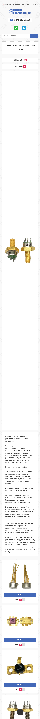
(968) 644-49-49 (22, 20)
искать (33, 36)
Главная (8, 45)
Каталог (18, 45)
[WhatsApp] (16, 28)
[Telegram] (24, 28)
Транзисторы (30, 45)
